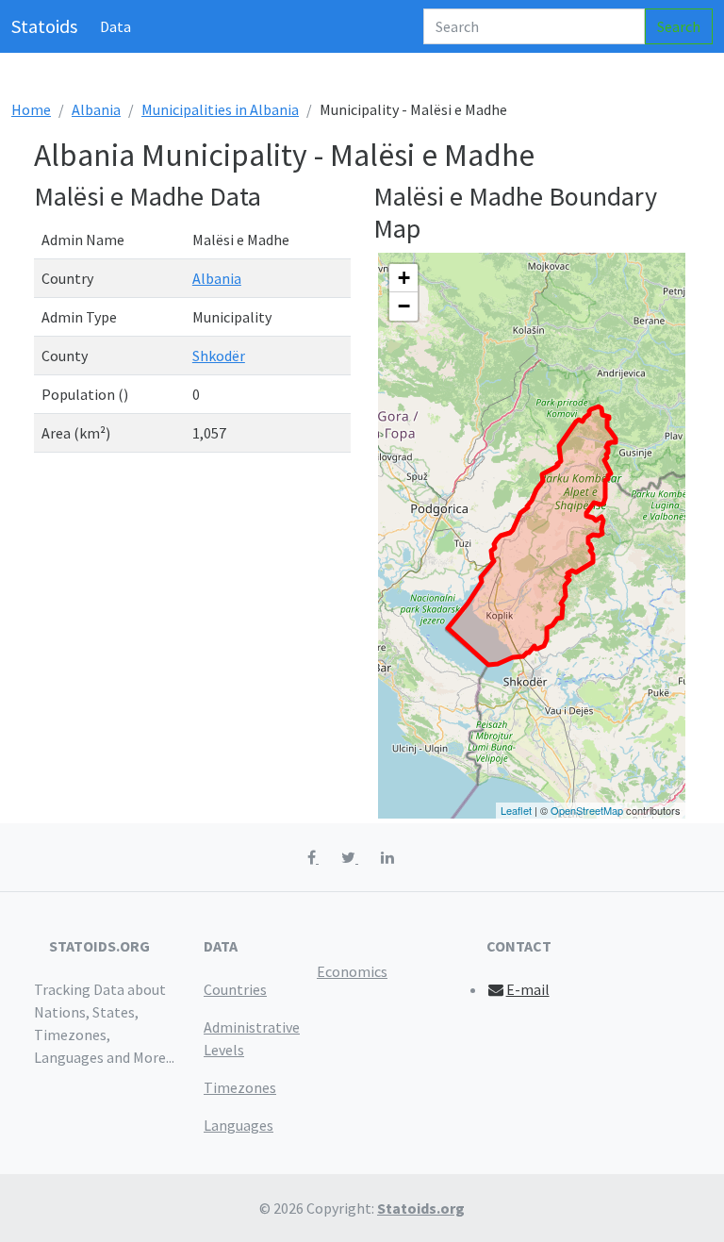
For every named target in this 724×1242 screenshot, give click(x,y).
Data (115, 26)
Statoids (44, 26)
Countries (235, 989)
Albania (96, 109)
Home (31, 109)
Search (678, 26)
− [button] (404, 306)
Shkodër (218, 355)
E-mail (528, 989)
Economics (352, 971)
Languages (238, 1125)
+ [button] (404, 278)
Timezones (240, 1087)
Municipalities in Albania (220, 109)
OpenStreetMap (587, 810)
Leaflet (516, 810)
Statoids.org (421, 1208)
